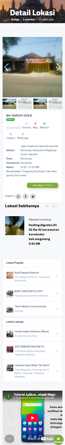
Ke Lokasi (42, 185)
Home (15, 19)
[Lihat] (32, 67)
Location (29, 19)
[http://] (44, 123)
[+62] (11, 134)
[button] (58, 67)
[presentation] (46, 205)
